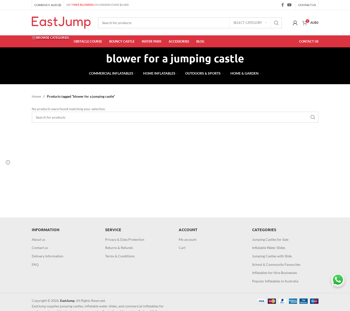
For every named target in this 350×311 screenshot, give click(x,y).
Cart (182, 248)
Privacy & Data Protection (124, 239)
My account (187, 239)
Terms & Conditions (120, 256)
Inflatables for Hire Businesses (274, 273)
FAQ (35, 264)
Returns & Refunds (119, 248)
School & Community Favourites (276, 264)
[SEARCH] (276, 22)
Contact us (40, 248)
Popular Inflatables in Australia (275, 281)
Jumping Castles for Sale (270, 239)
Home (36, 96)
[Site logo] (61, 22)
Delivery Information (47, 256)
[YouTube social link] (289, 4)
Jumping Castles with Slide (272, 256)
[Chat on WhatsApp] (338, 280)
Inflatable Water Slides (268, 248)
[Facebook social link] (283, 4)
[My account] (295, 23)
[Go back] (100, 58)
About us (38, 239)
